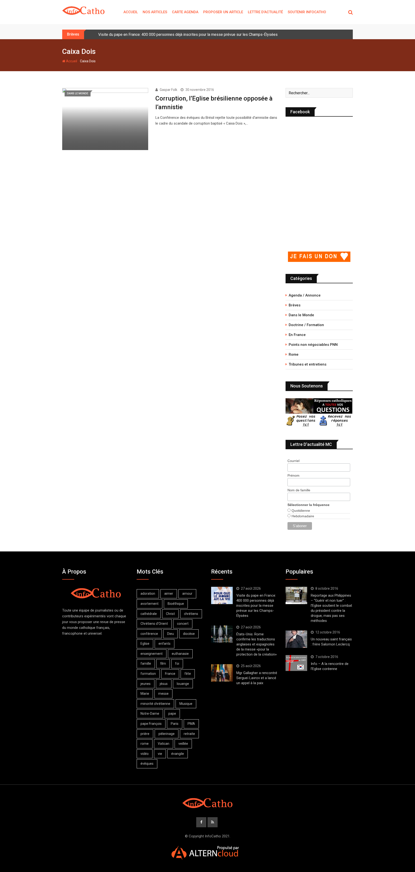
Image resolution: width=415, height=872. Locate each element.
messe (163, 693)
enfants (165, 643)
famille (145, 663)
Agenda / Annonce (305, 295)
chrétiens (191, 614)
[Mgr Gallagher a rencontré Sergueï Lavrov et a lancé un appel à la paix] (222, 673)
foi (177, 663)
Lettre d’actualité (265, 12)
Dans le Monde (301, 315)
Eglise (144, 643)
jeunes (145, 684)
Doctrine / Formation (306, 325)
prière (144, 734)
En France (297, 335)
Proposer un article (223, 12)
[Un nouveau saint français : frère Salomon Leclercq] (296, 639)
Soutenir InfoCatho (307, 12)
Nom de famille (298, 490)
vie (160, 754)
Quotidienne (300, 510)
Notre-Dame (149, 713)
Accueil (130, 12)
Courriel (293, 461)
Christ (170, 614)
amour (187, 593)
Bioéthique (176, 604)
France (170, 674)
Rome (294, 354)
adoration (147, 593)
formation (148, 674)
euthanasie (180, 654)
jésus (164, 684)
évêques (146, 763)
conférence (149, 634)
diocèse (189, 634)
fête (187, 674)
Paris (174, 724)
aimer (168, 593)
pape (172, 713)
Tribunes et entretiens (307, 364)
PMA (191, 724)
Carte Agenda (185, 12)
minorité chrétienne (155, 704)
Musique (185, 704)
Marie (144, 693)
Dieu (170, 634)
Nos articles (155, 12)
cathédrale (148, 614)
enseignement (151, 654)
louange (183, 684)
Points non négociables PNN (313, 344)
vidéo (144, 754)
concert (183, 624)
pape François (151, 724)
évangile (177, 754)
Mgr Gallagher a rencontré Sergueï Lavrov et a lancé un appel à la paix (256, 678)
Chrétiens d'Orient (154, 624)
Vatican (163, 744)
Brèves (294, 305)
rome (144, 744)
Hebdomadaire (302, 516)
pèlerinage (167, 734)
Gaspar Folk (168, 90)
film (163, 663)
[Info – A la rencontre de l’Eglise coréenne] (296, 663)
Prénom (293, 475)
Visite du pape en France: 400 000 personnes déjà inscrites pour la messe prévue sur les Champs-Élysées (188, 34)
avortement (149, 604)
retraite (189, 734)
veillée (183, 744)
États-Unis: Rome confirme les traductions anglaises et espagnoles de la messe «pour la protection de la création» (256, 644)
